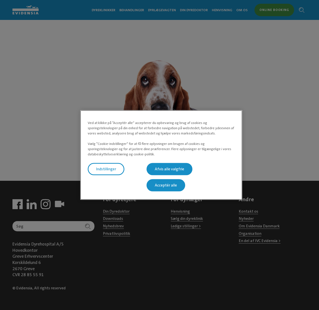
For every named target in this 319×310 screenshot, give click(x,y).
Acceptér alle (166, 185)
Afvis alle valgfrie (169, 168)
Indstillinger (106, 168)
